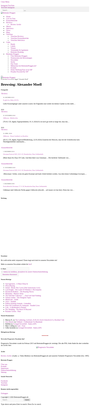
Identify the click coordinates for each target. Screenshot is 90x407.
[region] (45, 227)
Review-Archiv (6, 356)
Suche (13, 62)
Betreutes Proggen (12, 54)
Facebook (4, 381)
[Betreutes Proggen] (8, 13)
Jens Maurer (9, 322)
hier (30, 264)
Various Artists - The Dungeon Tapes (18, 298)
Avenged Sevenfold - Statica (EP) (24, 324)
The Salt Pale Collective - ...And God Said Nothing (23, 296)
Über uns (4, 364)
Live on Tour (10, 18)
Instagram (4, 385)
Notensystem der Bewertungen (21, 58)
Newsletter (14, 60)
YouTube (4, 383)
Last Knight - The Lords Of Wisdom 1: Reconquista (23, 290)
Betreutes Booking (17, 52)
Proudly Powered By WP (19, 72)
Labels (13, 46)
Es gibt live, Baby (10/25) (10, 100)
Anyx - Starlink (10, 301)
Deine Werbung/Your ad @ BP (21, 70)
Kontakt (13, 68)
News (8, 30)
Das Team (14, 64)
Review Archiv (16, 24)
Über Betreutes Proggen (19, 56)
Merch (8, 26)
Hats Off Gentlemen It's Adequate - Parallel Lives (22, 305)
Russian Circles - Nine (13, 311)
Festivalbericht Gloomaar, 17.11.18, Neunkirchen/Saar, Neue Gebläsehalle (25, 186)
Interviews (10, 28)
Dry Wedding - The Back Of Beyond (18, 309)
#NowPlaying (10, 286)
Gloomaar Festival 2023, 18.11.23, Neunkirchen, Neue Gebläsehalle (23, 154)
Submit (27, 400)
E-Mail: (4, 269)
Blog (8, 32)
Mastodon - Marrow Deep (14, 294)
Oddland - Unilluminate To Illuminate (29, 322)
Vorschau (9, 34)
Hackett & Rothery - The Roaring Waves (19, 292)
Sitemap (3, 372)
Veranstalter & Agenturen (19, 50)
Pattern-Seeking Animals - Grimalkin (18, 303)
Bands (13, 44)
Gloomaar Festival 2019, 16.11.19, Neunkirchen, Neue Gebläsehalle (23, 170)
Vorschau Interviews (18, 40)
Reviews (9, 22)
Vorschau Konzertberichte (20, 38)
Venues (13, 48)
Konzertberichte (11, 20)
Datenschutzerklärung (8, 370)
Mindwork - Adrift (11, 299)
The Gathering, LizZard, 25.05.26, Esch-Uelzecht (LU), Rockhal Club (39, 320)
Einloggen (4, 393)
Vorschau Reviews (17, 36)
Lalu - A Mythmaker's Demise (15, 307)
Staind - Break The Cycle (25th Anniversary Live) (22, 288)
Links (8, 42)
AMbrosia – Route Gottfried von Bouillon (15, 136)
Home (8, 17)
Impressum (4, 368)
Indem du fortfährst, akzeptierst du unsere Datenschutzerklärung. (26, 272)
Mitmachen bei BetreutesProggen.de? (24, 66)
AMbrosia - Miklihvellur (10, 118)
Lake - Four (21, 326)
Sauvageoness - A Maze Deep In (16, 284)
